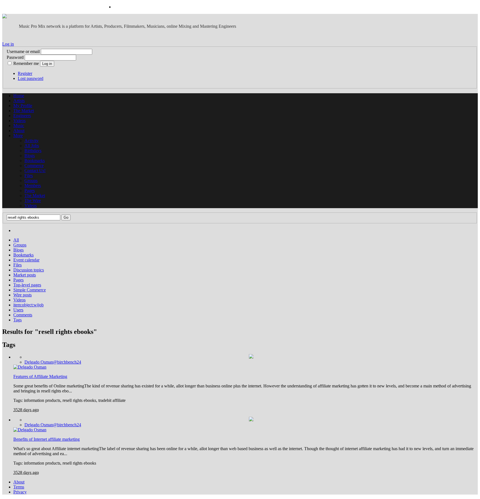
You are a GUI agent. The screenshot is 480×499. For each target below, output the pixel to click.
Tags (17, 319)
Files (28, 175)
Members (32, 185)
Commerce (34, 165)
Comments (22, 314)
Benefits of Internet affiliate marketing (46, 439)
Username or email (23, 51)
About (18, 130)
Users (18, 310)
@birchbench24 (52, 362)
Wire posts (22, 295)
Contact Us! (35, 170)
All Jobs (31, 145)
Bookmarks (34, 160)
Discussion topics (28, 270)
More (18, 135)
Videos (19, 120)
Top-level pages (27, 285)
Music (18, 125)
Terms (18, 487)
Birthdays (32, 150)
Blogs (29, 155)
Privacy (20, 492)
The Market (23, 110)
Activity (31, 140)
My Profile (22, 105)
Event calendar (26, 260)
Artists (19, 100)
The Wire (32, 200)
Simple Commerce (29, 290)
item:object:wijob (28, 305)
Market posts (24, 275)
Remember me (26, 63)
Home (18, 95)
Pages (29, 190)
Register (25, 73)
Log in (8, 44)
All (16, 240)
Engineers (22, 115)
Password (15, 57)
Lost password (30, 78)
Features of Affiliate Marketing (40, 376)
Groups (31, 180)
